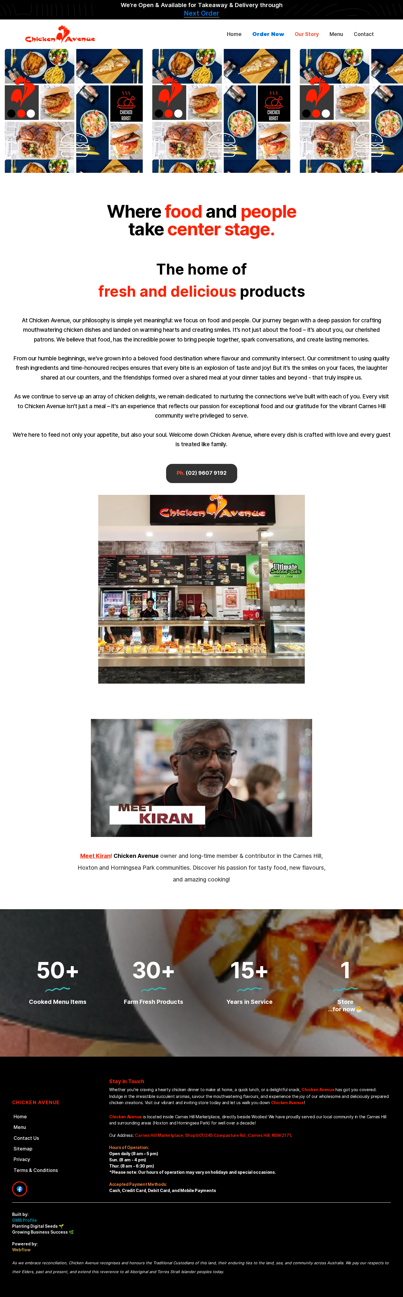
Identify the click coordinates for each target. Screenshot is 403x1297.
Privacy (22, 1159)
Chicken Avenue (318, 1089)
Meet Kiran (95, 856)
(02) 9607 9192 (202, 473)
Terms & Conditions (36, 1170)
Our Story (307, 34)
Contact (364, 34)
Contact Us (26, 1138)
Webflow (21, 1249)
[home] (66, 34)
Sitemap (23, 1149)
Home (234, 34)
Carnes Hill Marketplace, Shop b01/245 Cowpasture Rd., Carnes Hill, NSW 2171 (213, 1135)
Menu (336, 34)
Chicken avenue (36, 1102)
